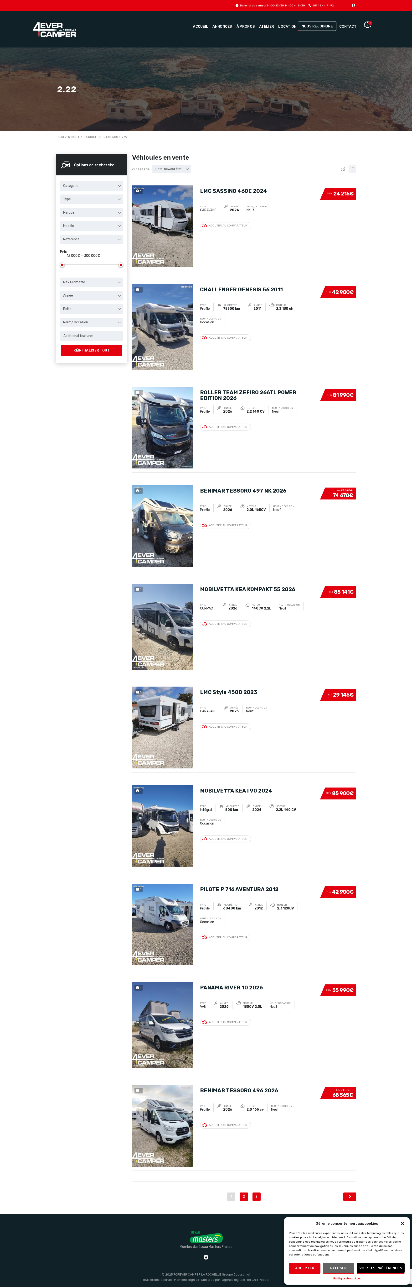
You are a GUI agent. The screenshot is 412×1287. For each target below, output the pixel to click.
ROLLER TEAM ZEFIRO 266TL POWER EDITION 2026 (248, 395)
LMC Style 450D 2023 (228, 692)
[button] (402, 1223)
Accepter (304, 1268)
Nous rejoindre (317, 26)
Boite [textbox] (67, 309)
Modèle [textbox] (68, 226)
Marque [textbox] (68, 212)
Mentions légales (186, 1280)
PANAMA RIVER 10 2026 (231, 987)
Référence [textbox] (71, 239)
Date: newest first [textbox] (168, 169)
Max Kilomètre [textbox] (74, 282)
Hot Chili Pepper (258, 1280)
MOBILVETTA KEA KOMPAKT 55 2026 (247, 589)
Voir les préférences (380, 1268)
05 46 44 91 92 (323, 5)
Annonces (222, 26)
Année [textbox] (68, 296)
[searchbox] (91, 336)
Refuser (338, 1268)
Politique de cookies (347, 1278)
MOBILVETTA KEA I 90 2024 (236, 791)
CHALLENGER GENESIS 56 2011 (241, 289)
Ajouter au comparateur (228, 225)
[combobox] (91, 186)
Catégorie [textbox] (70, 186)
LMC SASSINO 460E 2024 (233, 191)
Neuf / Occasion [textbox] (75, 322)
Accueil (200, 26)
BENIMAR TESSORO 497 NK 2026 (243, 491)
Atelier (266, 26)
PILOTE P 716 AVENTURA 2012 (239, 889)
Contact (347, 26)
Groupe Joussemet (236, 1274)
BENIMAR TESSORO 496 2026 (239, 1090)
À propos (246, 26)
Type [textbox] (67, 199)
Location (287, 26)
